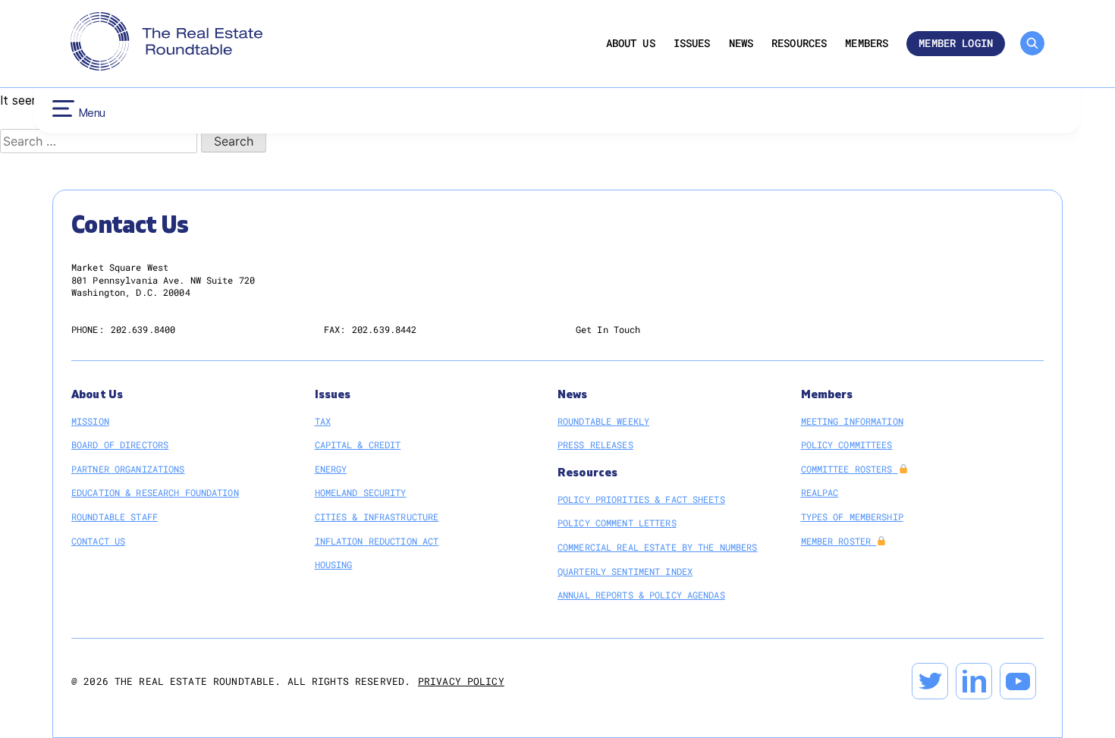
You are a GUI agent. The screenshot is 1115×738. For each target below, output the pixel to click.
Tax (323, 421)
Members (866, 43)
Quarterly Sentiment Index (625, 571)
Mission (90, 421)
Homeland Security (361, 492)
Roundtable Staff (114, 516)
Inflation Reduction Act (377, 541)
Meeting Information (852, 421)
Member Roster (839, 541)
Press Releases (595, 444)
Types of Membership (852, 516)
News (741, 43)
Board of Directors (119, 444)
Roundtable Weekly (603, 421)
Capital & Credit (358, 444)
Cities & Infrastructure (377, 516)
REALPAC (820, 492)
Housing (334, 564)
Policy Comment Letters (617, 523)
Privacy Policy (461, 681)
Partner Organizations (128, 469)
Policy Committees (847, 444)
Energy (331, 469)
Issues (692, 43)
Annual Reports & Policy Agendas (641, 595)
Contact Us (98, 541)
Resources (799, 43)
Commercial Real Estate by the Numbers (657, 547)
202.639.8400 (143, 329)
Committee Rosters (849, 469)
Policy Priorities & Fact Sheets (641, 499)
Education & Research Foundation (155, 492)
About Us (630, 43)
